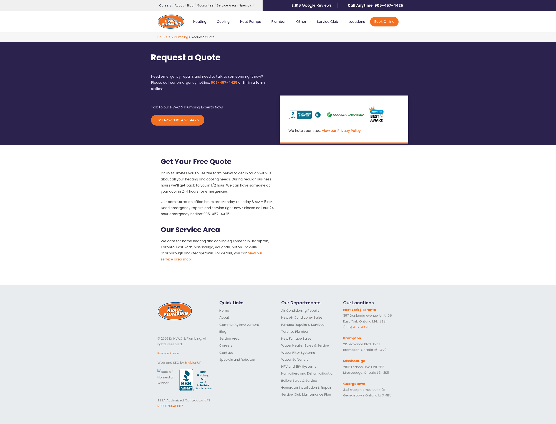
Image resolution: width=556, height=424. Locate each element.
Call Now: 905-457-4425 (178, 120)
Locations (357, 21)
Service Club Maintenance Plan (306, 394)
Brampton (352, 338)
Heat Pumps (250, 21)
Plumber (278, 21)
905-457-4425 (388, 5)
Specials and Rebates (237, 359)
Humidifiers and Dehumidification (307, 373)
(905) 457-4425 (356, 327)
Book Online (384, 21)
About (179, 5)
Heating (199, 21)
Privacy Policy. (168, 353)
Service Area (226, 5)
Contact (226, 352)
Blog (190, 5)
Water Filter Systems (298, 352)
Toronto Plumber (294, 331)
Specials (245, 5)
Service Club (327, 21)
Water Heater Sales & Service (305, 345)
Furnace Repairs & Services (302, 324)
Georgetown (354, 383)
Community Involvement (239, 324)
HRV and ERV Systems (298, 366)
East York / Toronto (359, 310)
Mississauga (354, 361)
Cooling (223, 21)
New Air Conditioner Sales (302, 317)
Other (301, 21)
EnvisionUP (193, 362)
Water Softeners (294, 359)
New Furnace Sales (296, 338)
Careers (165, 5)
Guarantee (205, 5)
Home (224, 310)
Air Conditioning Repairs (300, 310)
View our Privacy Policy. (341, 130)
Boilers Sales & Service (299, 380)
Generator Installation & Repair (306, 387)
